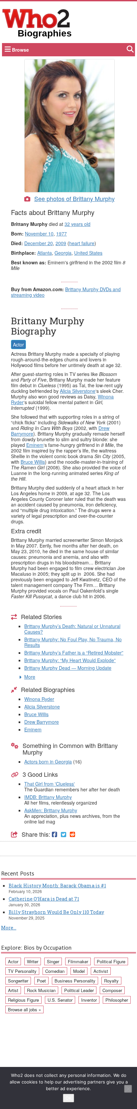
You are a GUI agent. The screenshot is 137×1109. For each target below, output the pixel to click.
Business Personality (75, 980)
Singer (53, 961)
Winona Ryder (39, 699)
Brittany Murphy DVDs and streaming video (66, 292)
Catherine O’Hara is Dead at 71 (44, 899)
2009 (61, 243)
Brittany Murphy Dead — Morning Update (67, 667)
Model (79, 971)
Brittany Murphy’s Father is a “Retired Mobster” (73, 652)
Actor (18, 344)
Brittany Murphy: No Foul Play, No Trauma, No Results (73, 642)
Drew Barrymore (41, 721)
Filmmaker (78, 961)
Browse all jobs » (24, 1009)
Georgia (63, 252)
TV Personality (22, 971)
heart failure (81, 243)
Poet (41, 980)
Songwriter (18, 980)
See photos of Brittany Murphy (74, 198)
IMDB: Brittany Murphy (48, 797)
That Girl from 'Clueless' (49, 783)
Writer (32, 961)
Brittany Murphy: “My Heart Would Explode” (70, 660)
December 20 (38, 243)
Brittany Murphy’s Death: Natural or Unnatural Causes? (72, 629)
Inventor (89, 1000)
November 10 (39, 233)
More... (8, 927)
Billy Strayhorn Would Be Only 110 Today (56, 912)
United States (88, 252)
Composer (112, 990)
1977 (61, 233)
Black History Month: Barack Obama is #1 (57, 885)
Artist (13, 990)
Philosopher (116, 1000)
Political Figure (111, 961)
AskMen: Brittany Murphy (50, 810)
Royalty (111, 980)
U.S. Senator (60, 1000)
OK (68, 1098)
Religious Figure (23, 1000)
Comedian (55, 971)
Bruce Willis (33, 461)
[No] (128, 1089)
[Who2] (36, 18)
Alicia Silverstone (77, 391)
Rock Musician (41, 990)
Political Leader (79, 990)
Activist (100, 971)
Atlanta (44, 252)
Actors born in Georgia (48, 761)
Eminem (35, 445)
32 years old (77, 224)
